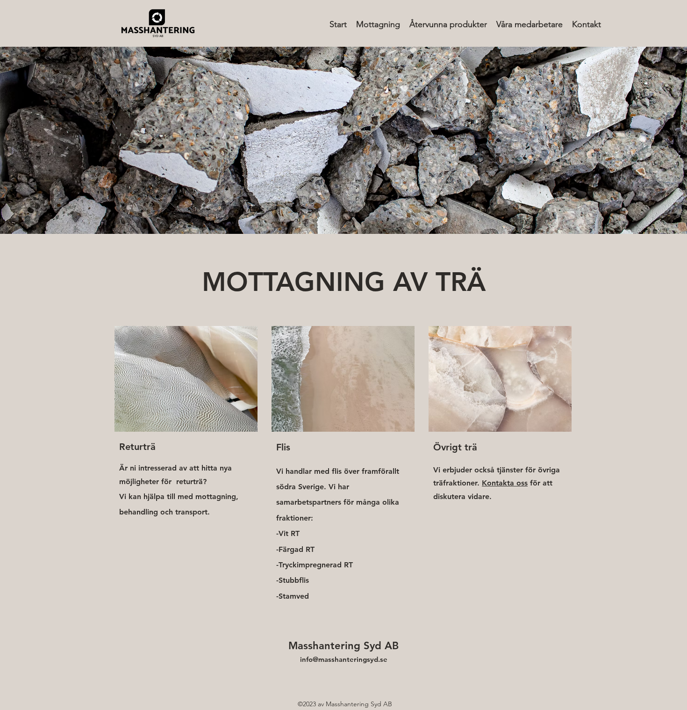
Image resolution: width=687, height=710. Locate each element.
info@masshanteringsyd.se (343, 659)
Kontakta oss (505, 482)
